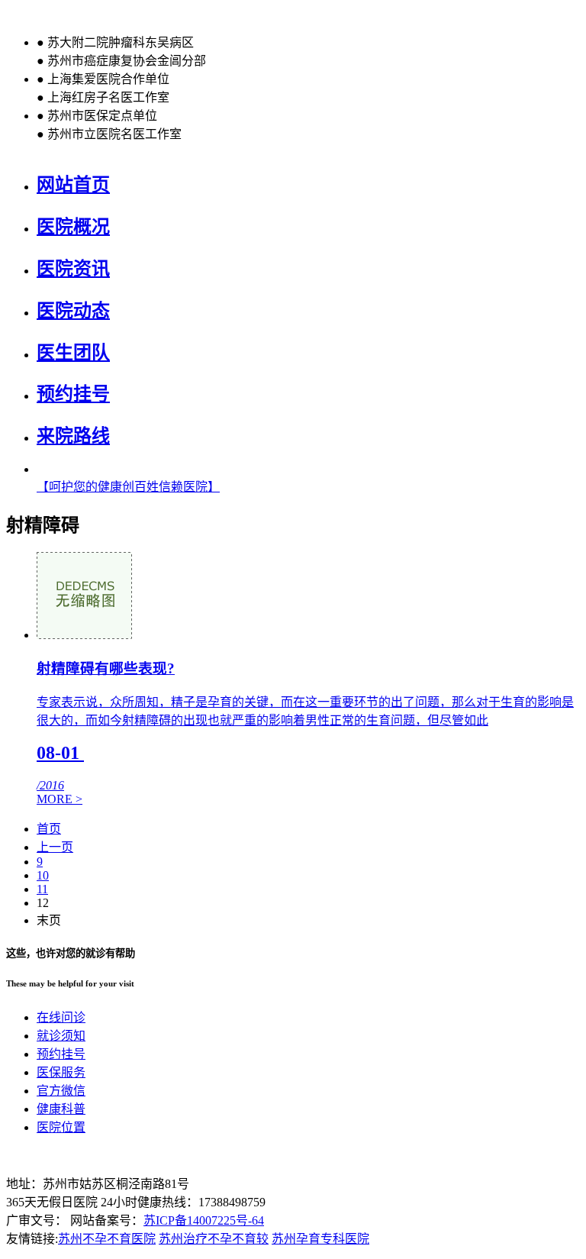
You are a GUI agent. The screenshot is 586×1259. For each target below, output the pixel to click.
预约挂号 (73, 394)
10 (43, 875)
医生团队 (73, 353)
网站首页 (73, 185)
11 (42, 889)
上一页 (55, 847)
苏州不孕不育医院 (107, 1238)
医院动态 (73, 311)
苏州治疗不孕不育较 (214, 1238)
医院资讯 (73, 269)
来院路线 (73, 436)
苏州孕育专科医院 (320, 1238)
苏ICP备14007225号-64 (203, 1220)
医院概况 (73, 227)
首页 (49, 828)
